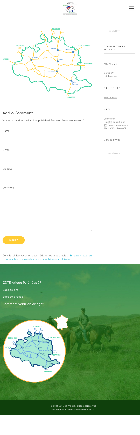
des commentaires (116, 125)
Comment (8, 187)
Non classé (110, 97)
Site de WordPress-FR (115, 128)
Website (7, 168)
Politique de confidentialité (81, 409)
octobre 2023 (110, 76)
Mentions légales (59, 409)
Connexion (109, 118)
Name (6, 130)
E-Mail (6, 149)
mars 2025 (109, 73)
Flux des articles (114, 122)
